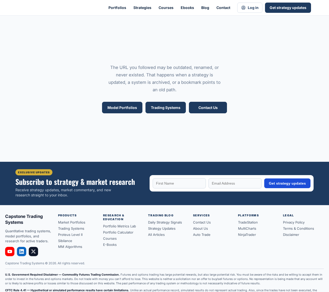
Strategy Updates (162, 228)
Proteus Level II (70, 235)
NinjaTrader (247, 235)
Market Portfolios (71, 222)
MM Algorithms (70, 247)
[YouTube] (9, 251)
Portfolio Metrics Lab (119, 226)
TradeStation (248, 222)
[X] (33, 251)
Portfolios (117, 7)
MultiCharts (247, 228)
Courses (166, 7)
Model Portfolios (122, 107)
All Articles (156, 235)
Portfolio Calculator (118, 232)
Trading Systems (165, 107)
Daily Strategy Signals (165, 222)
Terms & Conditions (298, 228)
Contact (223, 7)
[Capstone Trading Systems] (56, 7)
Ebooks (187, 7)
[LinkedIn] (21, 251)
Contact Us (208, 107)
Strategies (142, 7)
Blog (205, 7)
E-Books (110, 245)
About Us (200, 228)
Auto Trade (202, 235)
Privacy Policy (294, 222)
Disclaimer (291, 235)
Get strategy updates (288, 7)
